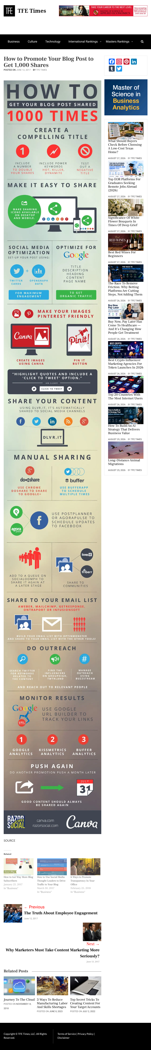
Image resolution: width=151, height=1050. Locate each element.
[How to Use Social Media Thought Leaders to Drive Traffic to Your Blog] (52, 866)
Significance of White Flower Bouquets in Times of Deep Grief (123, 221)
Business (14, 41)
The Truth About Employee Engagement (61, 913)
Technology (52, 41)
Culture (32, 41)
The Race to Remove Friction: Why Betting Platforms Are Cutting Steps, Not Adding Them (125, 289)
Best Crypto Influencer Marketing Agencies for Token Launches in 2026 (125, 364)
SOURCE (9, 840)
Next (93, 944)
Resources (15, 56)
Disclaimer (63, 1037)
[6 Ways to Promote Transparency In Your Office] (85, 866)
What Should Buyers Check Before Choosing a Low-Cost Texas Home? (125, 146)
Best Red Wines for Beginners (122, 254)
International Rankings (83, 41)
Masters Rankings (117, 41)
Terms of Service (66, 1033)
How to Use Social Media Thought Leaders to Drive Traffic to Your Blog (51, 880)
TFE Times (41, 70)
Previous (34, 907)
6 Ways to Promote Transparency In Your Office (82, 880)
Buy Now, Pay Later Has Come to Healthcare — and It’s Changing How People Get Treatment (125, 327)
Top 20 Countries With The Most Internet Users (125, 396)
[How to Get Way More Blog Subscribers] (19, 866)
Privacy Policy (86, 1033)
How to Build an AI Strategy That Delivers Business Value (124, 429)
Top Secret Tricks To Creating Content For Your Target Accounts (85, 1003)
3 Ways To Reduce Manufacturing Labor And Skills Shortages (52, 1003)
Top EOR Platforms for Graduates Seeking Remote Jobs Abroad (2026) (124, 185)
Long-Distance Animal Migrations (124, 462)
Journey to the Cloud (19, 1000)
